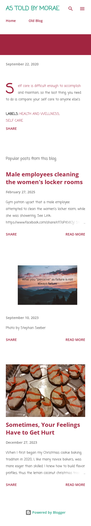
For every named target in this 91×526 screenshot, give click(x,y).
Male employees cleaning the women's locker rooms (44, 178)
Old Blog (36, 20)
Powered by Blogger (48, 512)
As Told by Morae (32, 8)
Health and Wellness (39, 114)
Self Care (14, 120)
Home (11, 20)
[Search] (71, 9)
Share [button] (11, 128)
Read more (75, 234)
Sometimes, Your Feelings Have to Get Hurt (43, 428)
